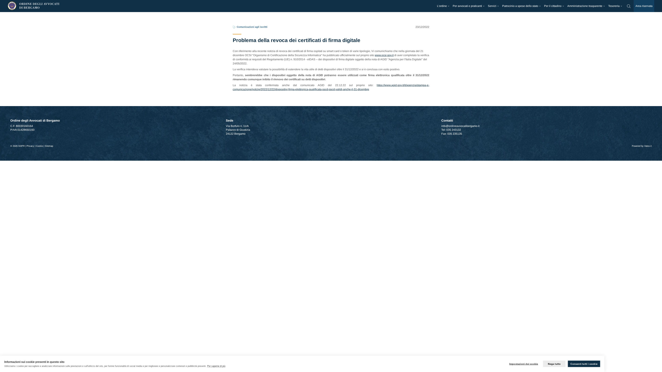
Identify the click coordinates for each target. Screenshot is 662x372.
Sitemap (49, 146)
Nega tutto (554, 364)
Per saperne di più (216, 366)
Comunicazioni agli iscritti (252, 26)
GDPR (21, 146)
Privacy (30, 146)
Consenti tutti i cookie (584, 364)
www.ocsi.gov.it (384, 55)
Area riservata (644, 5)
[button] (629, 6)
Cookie (39, 146)
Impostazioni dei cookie (523, 364)
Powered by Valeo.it (642, 146)
